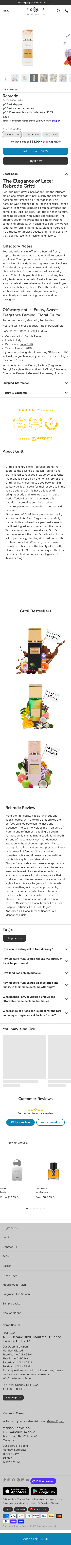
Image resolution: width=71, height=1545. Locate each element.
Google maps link (13, 1397)
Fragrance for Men (14, 1284)
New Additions (12, 1313)
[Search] (57, 11)
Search (7, 1265)
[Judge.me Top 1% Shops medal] (51, 423)
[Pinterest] (18, 1481)
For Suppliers (43, 1503)
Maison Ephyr (55, 1421)
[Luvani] (17, 1167)
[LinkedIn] (22, 1481)
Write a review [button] (20, 1122)
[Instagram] (9, 1481)
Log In (6, 1237)
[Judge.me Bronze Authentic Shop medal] (35, 423)
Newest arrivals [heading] (18, 1142)
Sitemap (54, 1503)
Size (12, 129)
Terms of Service (25, 1499)
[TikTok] (4, 1481)
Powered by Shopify (12, 1526)
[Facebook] (13, 1481)
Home (5, 89)
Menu (6, 10)
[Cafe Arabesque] (53, 1167)
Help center (14, 938)
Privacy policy (9, 1503)
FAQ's (6, 1256)
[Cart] (65, 10)
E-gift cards (10, 1228)
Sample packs (11, 1303)
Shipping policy (55, 1499)
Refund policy (40, 1499)
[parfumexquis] (35, 11)
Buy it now (35, 161)
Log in (8, 1509)
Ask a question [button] (50, 1122)
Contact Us (10, 1247)
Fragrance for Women (16, 1294)
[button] (35, 141)
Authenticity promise (26, 1503)
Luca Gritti (26, 344)
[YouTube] (27, 1481)
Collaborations (9, 1499)
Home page (10, 1275)
